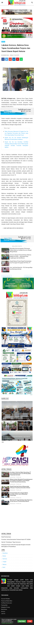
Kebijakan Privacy (5, 607)
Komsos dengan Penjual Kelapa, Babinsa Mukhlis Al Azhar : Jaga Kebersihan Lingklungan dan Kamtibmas (20, 256)
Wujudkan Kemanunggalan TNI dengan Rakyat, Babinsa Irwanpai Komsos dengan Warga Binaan (21, 250)
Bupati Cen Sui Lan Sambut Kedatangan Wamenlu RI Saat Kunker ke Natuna (16, 138)
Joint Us (3, 613)
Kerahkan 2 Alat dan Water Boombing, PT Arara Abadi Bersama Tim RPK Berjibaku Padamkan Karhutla (20, 473)
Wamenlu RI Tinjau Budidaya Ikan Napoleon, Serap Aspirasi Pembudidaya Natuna (21, 500)
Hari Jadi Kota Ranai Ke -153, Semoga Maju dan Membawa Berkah (21, 268)
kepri (4, 567)
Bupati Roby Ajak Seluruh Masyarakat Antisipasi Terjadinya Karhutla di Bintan (20, 487)
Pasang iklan (4, 605)
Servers (3, 611)
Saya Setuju (22, 621)
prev (2, 442)
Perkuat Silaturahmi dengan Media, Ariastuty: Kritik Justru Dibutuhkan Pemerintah (19, 494)
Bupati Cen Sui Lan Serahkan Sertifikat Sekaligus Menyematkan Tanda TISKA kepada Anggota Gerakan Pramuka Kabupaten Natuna (16, 144)
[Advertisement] (17, 518)
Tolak (29, 621)
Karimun (5, 559)
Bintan (4, 556)
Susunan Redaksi (5, 598)
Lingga (4, 561)
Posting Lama (28, 276)
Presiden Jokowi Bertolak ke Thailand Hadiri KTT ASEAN (15, 539)
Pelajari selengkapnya (7, 623)
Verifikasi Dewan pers (6, 603)
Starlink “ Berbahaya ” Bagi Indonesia (11, 542)
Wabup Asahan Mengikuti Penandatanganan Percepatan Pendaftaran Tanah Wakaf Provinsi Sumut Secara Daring (21, 481)
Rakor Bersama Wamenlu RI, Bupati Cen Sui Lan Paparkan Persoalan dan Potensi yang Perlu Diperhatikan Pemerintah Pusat (16, 133)
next (3, 442)
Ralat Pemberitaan (6, 537)
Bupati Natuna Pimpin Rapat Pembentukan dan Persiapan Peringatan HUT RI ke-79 (20, 262)
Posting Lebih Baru (6, 276)
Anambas (5, 553)
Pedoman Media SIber (6, 601)
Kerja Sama (4, 609)
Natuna (3, 41)
